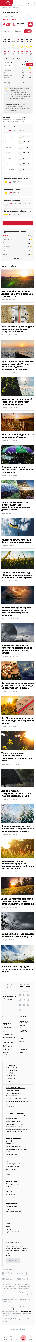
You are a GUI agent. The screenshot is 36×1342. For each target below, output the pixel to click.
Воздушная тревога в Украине (16, 1098)
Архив (21, 1046)
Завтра (18, 31)
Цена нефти (10, 1141)
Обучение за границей (13, 1197)
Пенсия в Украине (12, 1154)
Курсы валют (10, 1144)
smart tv (8, 1279)
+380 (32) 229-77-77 (14, 1309)
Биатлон (8, 1229)
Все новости (10, 1065)
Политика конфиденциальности (9, 1041)
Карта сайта (23, 1049)
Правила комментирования (25, 1026)
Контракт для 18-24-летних (14, 1124)
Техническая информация (24, 1031)
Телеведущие (6, 1031)
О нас (4, 1016)
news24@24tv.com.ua (9, 987)
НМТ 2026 (9, 1191)
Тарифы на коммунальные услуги (17, 1149)
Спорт (8, 1218)
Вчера (28, 31)
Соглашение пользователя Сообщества (24, 1021)
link (20, 995)
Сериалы (9, 1174)
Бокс (7, 1221)
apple (22, 1273)
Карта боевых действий (13, 1093)
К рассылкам (12, 1260)
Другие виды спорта (12, 1232)
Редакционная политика (6, 1024)
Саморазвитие (10, 1194)
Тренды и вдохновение (13, 1212)
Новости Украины (11, 1070)
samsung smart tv (22, 1279)
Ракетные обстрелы (12, 1090)
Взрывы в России (11, 1104)
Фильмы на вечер (11, 1169)
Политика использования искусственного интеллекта (7, 1047)
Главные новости (11, 1067)
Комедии (9, 1172)
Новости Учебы (12, 1181)
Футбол (8, 1223)
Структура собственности (24, 1042)
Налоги (8, 1152)
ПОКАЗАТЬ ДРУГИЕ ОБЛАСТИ (18, 223)
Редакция (5, 1020)
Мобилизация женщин (13, 1121)
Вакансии (22, 1038)
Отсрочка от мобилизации (14, 1127)
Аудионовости (10, 1078)
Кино (8, 1161)
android (8, 1273)
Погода (8, 1081)
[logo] (8, 3)
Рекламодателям (7, 1034)
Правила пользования (9, 1037)
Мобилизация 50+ (11, 1118)
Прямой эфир (10, 1073)
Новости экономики (13, 1138)
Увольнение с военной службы (16, 1116)
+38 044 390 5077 (25, 987)
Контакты (22, 1035)
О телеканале (6, 1027)
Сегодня (7, 31)
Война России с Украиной (15, 1088)
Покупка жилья (11, 1209)
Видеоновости (10, 1075)
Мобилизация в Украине (15, 1113)
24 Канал (4, 7)
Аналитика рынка (11, 1206)
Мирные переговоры (13, 1096)
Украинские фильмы (12, 1166)
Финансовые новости (13, 1146)
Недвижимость (11, 1204)
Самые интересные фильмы (15, 1164)
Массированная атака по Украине (17, 1101)
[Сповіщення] (28, 3)
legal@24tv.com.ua (25, 1311)
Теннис (8, 1226)
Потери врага (10, 1106)
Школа (8, 1189)
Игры (21, 1052)
